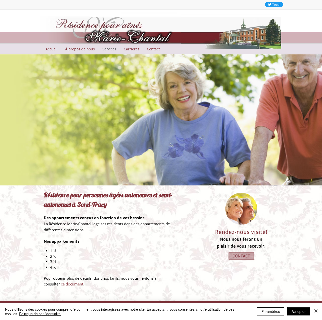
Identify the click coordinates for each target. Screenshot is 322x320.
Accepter (299, 311)
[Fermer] (316, 311)
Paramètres (270, 311)
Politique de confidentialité (40, 313)
